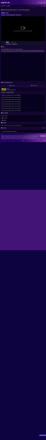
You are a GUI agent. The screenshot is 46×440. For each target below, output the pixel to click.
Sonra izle (4, 14)
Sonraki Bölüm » (14, 44)
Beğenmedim (34, 85)
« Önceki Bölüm (8, 44)
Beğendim (11, 85)
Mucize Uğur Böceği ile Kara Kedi (7, 125)
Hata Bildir (13, 14)
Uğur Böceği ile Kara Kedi (17, 125)
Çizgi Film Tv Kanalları (5, 5)
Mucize (3, 88)
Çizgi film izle (5, 3)
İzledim (8, 14)
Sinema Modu (18, 14)
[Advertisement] (23, 67)
